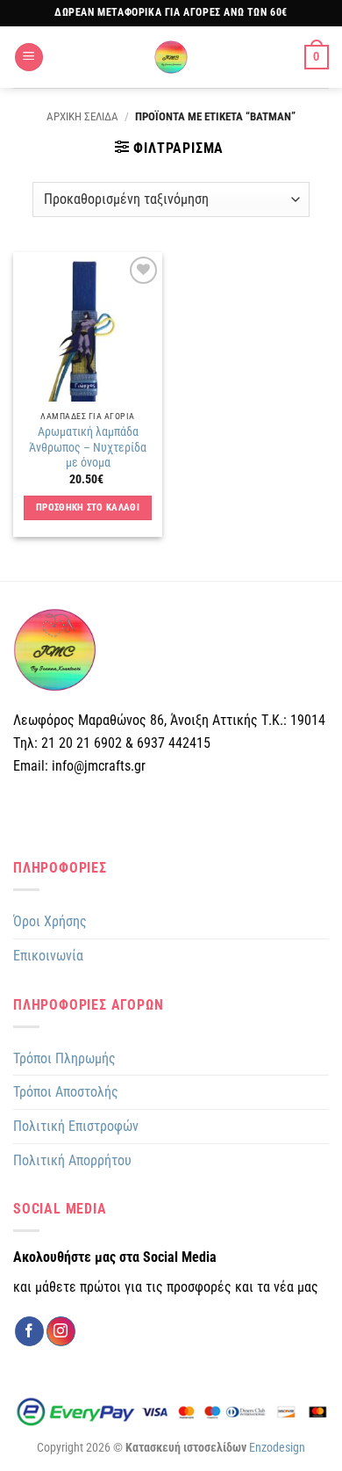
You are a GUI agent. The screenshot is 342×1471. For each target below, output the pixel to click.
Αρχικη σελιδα (82, 116)
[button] (29, 57)
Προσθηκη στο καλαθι (87, 507)
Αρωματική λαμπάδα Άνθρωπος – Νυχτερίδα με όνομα (87, 446)
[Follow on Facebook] (29, 1331)
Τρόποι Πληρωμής (64, 1058)
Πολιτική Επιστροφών (76, 1126)
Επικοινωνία (48, 955)
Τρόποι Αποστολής (65, 1091)
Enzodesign (277, 1447)
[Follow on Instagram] (60, 1331)
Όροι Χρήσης (50, 921)
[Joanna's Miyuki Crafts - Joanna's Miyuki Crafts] (171, 57)
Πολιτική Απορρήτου (72, 1160)
